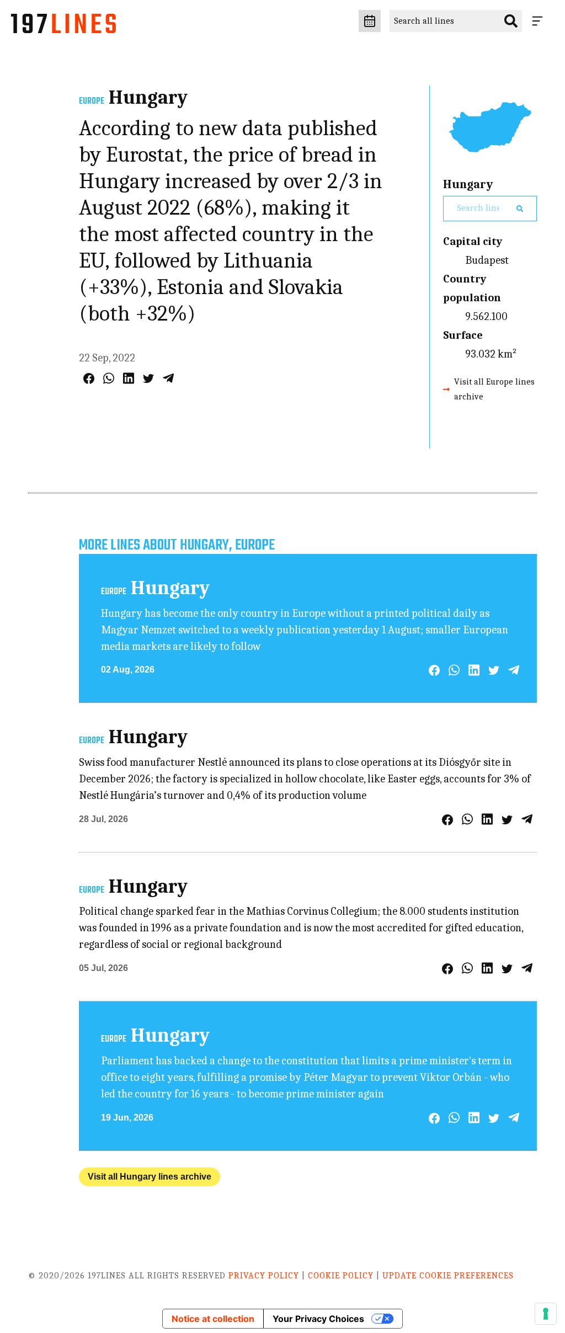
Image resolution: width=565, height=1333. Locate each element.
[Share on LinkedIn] (128, 378)
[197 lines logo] (63, 26)
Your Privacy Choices (318, 1318)
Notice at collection (213, 1318)
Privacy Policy (263, 1276)
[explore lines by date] (370, 21)
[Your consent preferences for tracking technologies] (545, 1313)
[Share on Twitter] (148, 378)
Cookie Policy (341, 1276)
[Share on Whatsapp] (108, 378)
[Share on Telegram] (168, 378)
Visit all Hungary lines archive (149, 1176)
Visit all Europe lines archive (494, 389)
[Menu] (539, 21)
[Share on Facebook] (88, 378)
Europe (91, 101)
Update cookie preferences (448, 1276)
